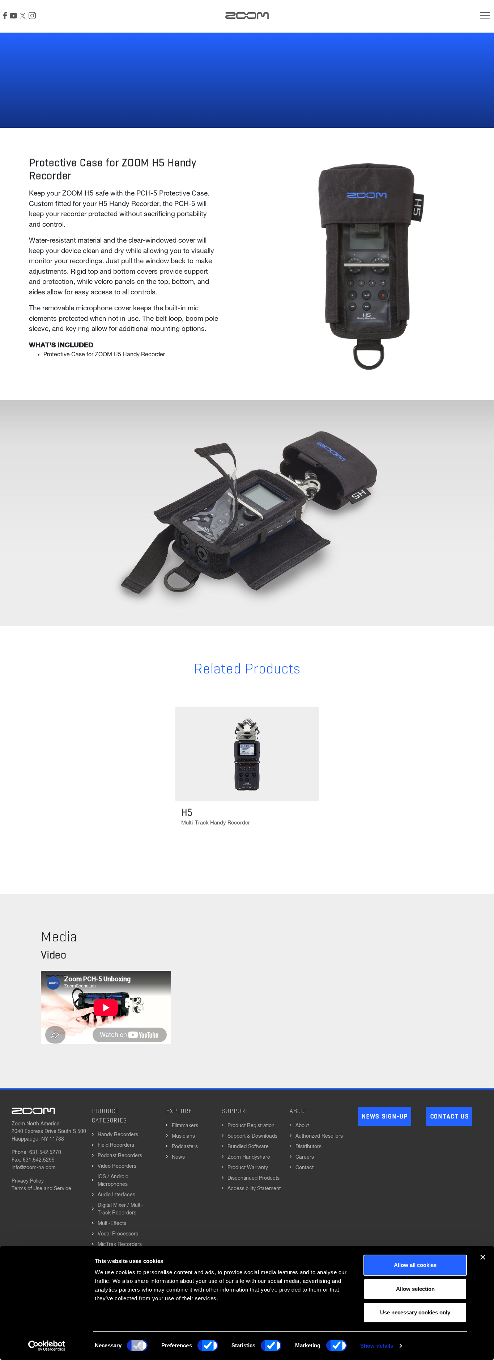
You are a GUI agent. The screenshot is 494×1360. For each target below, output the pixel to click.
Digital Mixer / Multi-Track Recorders (120, 1209)
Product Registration (250, 1125)
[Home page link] (247, 15)
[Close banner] (482, 1257)
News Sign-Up (385, 1117)
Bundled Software (248, 1146)
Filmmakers (185, 1125)
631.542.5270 (45, 1152)
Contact (304, 1167)
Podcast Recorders (120, 1155)
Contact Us (449, 1117)
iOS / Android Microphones (113, 1180)
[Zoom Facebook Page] (5, 15)
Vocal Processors (118, 1234)
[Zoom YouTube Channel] (13, 15)
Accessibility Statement (254, 1188)
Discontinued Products (253, 1178)
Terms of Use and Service (41, 1188)
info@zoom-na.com (34, 1167)
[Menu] (485, 15)
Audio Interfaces (116, 1194)
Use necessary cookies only (415, 1312)
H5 (187, 813)
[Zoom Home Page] (33, 1110)
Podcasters (185, 1146)
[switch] (207, 1345)
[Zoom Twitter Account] (23, 15)
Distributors (308, 1146)
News (178, 1157)
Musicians (183, 1136)
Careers (304, 1157)
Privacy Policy (28, 1181)
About (302, 1125)
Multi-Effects (112, 1223)
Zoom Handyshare (248, 1157)
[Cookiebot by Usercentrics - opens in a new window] (46, 1345)
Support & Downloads (252, 1136)
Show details (376, 1346)
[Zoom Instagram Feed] (32, 15)
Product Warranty (247, 1167)
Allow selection (415, 1289)
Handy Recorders (118, 1134)
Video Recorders (117, 1166)
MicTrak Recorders (120, 1244)
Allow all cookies (415, 1265)
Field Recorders (116, 1145)
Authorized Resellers (319, 1136)
